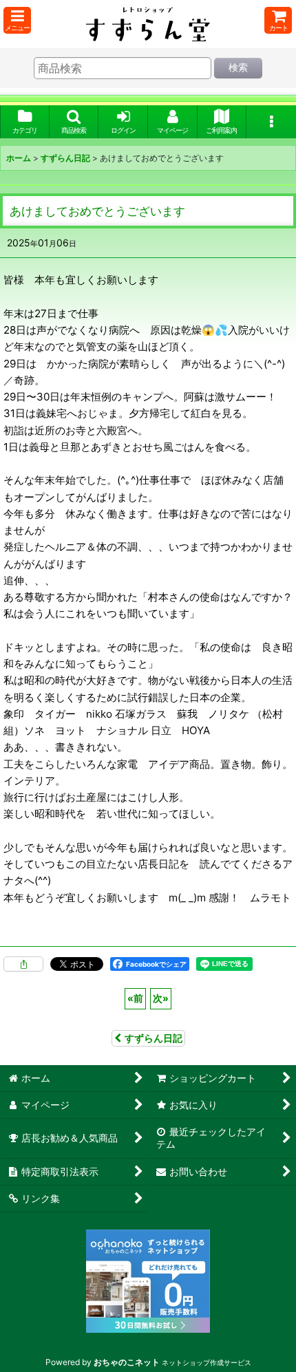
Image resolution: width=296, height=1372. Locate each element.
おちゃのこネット (127, 1362)
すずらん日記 (153, 1038)
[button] (17, 20)
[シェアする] (23, 964)
